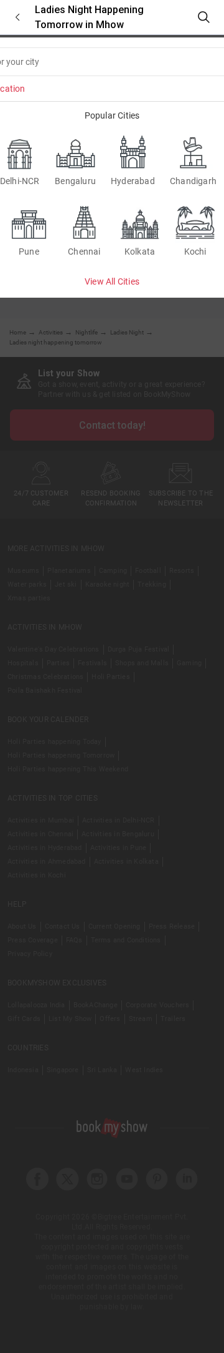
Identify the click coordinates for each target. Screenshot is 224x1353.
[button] (17, 17)
